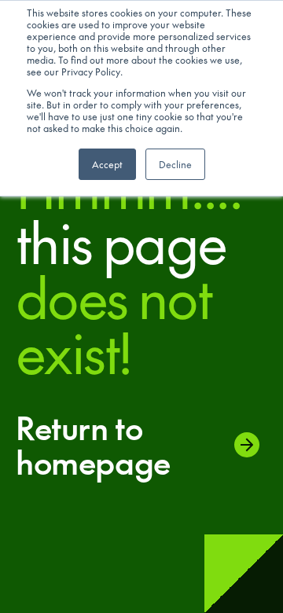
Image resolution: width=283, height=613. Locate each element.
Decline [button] (175, 164)
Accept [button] (107, 164)
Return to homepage (93, 444)
